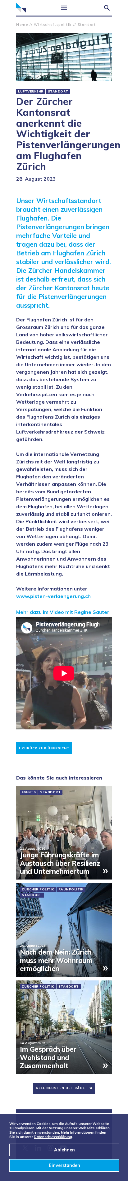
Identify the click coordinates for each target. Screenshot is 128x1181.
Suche (107, 8)
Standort (87, 24)
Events (29, 792)
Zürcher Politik (38, 889)
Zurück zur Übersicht (44, 747)
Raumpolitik (71, 889)
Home (22, 24)
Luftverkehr (30, 91)
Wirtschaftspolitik (53, 24)
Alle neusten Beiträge (60, 1088)
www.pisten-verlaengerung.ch (53, 596)
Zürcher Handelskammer (21, 8)
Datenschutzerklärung (53, 1137)
